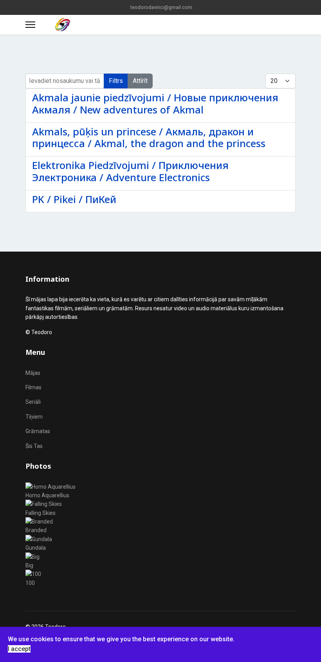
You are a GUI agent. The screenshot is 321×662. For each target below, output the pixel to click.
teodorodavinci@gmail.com (161, 7)
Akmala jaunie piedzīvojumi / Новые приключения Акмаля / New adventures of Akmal (155, 104)
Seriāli (33, 402)
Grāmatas (37, 431)
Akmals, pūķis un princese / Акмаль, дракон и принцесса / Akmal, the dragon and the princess (148, 138)
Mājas (32, 373)
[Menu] (30, 24)
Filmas (33, 387)
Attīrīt (140, 81)
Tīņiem (34, 417)
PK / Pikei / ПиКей (74, 199)
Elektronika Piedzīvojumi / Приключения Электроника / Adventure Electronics (130, 171)
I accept (19, 649)
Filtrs (116, 81)
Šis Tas (34, 446)
